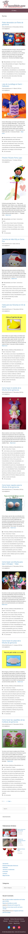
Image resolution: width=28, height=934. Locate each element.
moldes (16, 296)
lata (11, 145)
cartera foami (8, 288)
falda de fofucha (11, 357)
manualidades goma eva (12, 549)
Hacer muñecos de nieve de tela (21, 830)
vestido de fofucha (10, 379)
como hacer (7, 223)
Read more (8, 215)
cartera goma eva (17, 288)
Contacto (5, 873)
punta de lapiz (9, 632)
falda (5, 357)
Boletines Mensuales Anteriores (10, 865)
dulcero (5, 141)
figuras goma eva (8, 359)
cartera (5, 286)
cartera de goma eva (13, 286)
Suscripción (5, 863)
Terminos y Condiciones (8, 869)
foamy (8, 68)
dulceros (21, 141)
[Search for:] (14, 808)
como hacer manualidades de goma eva (13, 689)
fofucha (22, 359)
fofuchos (4, 227)
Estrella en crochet (12, 903)
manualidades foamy (12, 371)
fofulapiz (15, 227)
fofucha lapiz (20, 223)
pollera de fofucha (10, 377)
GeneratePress (22, 932)
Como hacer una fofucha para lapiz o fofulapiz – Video (12, 563)
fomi (19, 143)
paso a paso (21, 229)
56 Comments (7, 555)
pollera (3, 377)
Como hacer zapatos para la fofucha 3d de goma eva (12, 486)
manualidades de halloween (9, 147)
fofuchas (4, 225)
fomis (12, 68)
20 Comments (7, 151)
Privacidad (5, 871)
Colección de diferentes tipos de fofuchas (21, 840)
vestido (4, 379)
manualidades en (13, 70)
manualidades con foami (8, 363)
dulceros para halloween (8, 143)
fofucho (20, 225)
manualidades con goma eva (13, 365)
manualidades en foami (17, 292)
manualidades (5, 70)
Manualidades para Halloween (13, 139)
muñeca (9, 373)
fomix (3, 145)
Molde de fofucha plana (21, 849)
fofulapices (10, 227)
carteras (24, 288)
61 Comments (7, 713)
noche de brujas (18, 149)
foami (5, 68)
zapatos (22, 553)
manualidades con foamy (11, 541)
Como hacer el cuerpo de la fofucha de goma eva (11, 642)
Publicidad (5, 867)
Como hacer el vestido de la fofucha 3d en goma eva (11, 389)
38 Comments (7, 381)
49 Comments (7, 478)
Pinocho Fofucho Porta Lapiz (12, 158)
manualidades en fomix (12, 74)
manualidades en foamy (12, 72)
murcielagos (10, 149)
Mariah (4, 903)
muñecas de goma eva (12, 375)
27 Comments (7, 298)
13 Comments (7, 77)
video (24, 632)
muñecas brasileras (11, 551)
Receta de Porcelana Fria (14, 905)
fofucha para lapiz (6, 616)
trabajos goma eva (19, 377)
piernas (4, 711)
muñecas (14, 373)
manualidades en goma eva (8, 547)
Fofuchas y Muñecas (9, 349)
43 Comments (7, 795)
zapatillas (22, 791)
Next (10, 801)
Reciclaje (10, 66)
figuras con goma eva (15, 535)
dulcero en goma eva (13, 141)
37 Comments (7, 634)
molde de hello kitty (9, 296)
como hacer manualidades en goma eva (11, 691)
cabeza (5, 612)
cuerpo (23, 691)
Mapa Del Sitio (6, 875)
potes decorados (13, 76)
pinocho (4, 231)
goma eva (16, 68)
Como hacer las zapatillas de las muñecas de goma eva (13, 721)
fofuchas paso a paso (12, 225)
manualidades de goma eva (8, 367)
